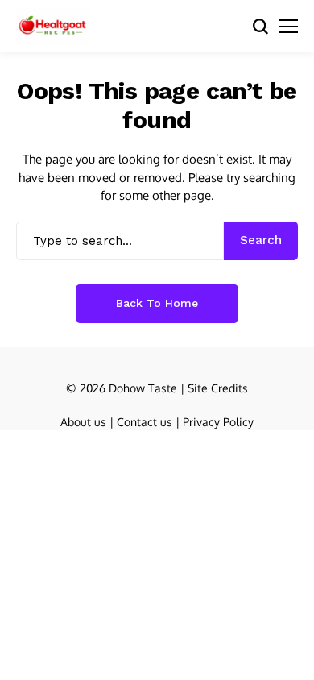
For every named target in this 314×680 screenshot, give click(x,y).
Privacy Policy (218, 422)
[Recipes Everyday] (52, 26)
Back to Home (157, 302)
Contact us (144, 422)
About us (83, 422)
